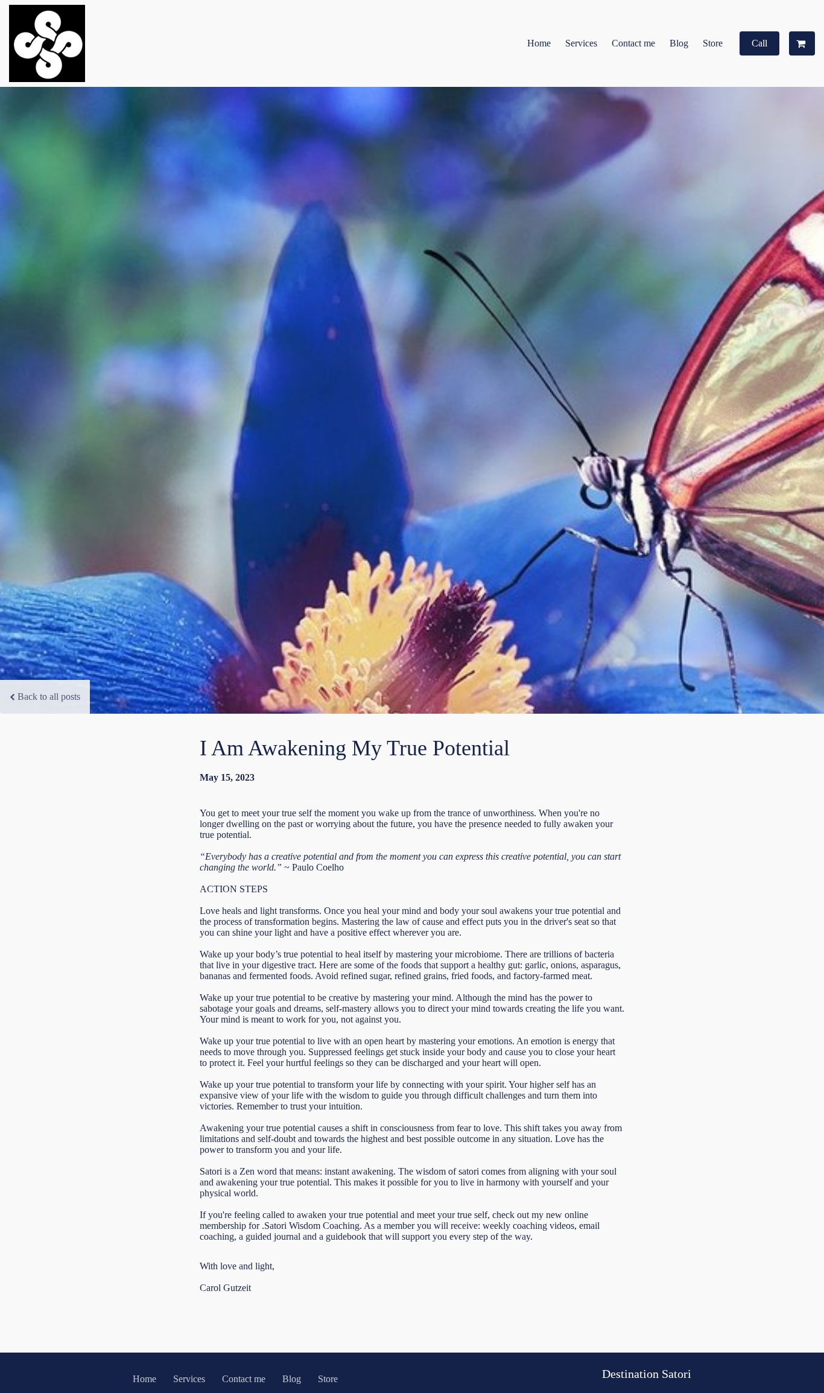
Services (581, 43)
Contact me (633, 43)
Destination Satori (646, 1373)
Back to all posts (48, 696)
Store (713, 43)
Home (539, 43)
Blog (679, 43)
